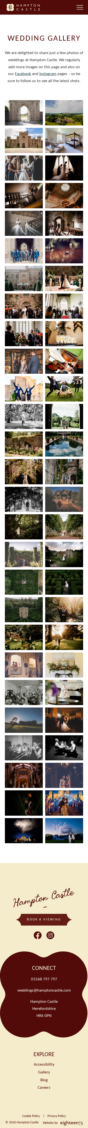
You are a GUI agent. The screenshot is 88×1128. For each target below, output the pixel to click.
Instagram (47, 74)
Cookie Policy (31, 1116)
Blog (44, 1080)
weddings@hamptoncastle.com (44, 990)
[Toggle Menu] (80, 7)
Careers (44, 1088)
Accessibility (44, 1064)
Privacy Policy (56, 1116)
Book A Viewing (44, 919)
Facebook (23, 74)
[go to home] (24, 7)
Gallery (44, 1072)
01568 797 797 (44, 979)
